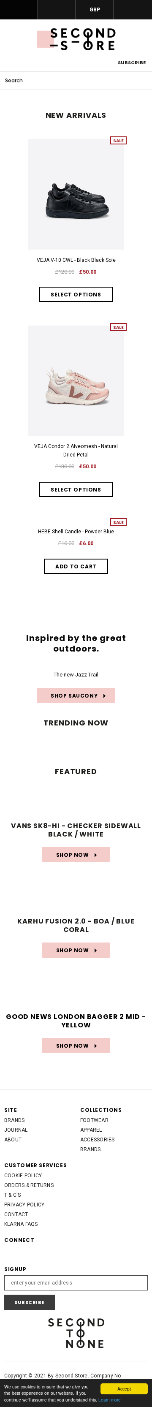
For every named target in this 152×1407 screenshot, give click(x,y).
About (13, 1140)
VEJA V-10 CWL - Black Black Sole (76, 260)
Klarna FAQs (21, 1224)
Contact (16, 1214)
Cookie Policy (23, 1176)
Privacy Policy (24, 1205)
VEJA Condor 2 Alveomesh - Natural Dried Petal (76, 450)
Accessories (97, 1140)
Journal (16, 1130)
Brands (14, 1120)
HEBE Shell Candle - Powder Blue (76, 532)
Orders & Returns (29, 1185)
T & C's (12, 1195)
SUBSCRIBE (132, 62)
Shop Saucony (68, 695)
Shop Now (66, 854)
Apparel (91, 1130)
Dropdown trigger (57, 9)
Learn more (109, 1399)
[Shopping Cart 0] (133, 9)
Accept (124, 1388)
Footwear (94, 1120)
